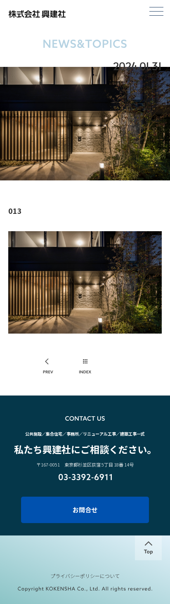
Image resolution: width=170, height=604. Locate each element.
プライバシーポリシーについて (85, 575)
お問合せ (85, 509)
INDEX (85, 366)
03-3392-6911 (85, 477)
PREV (48, 366)
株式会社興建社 (37, 14)
